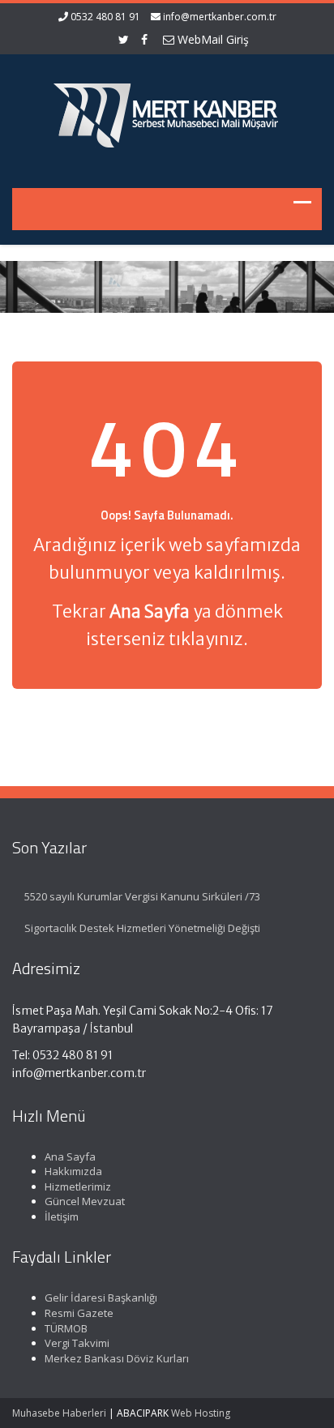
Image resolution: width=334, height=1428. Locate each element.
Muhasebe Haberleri (59, 1413)
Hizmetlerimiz (78, 1186)
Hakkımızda (73, 1171)
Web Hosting (200, 1413)
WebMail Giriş (211, 39)
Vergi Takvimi (77, 1343)
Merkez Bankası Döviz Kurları (117, 1358)
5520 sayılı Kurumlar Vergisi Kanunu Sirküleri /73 (142, 896)
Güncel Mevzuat (85, 1201)
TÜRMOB (66, 1328)
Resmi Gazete (79, 1313)
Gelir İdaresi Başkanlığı (101, 1297)
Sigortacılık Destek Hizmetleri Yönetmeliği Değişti (142, 928)
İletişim (62, 1216)
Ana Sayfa (70, 1156)
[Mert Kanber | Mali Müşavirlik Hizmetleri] (167, 111)
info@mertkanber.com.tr (219, 17)
